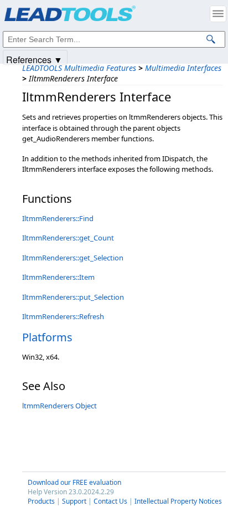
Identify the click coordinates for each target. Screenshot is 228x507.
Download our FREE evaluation (74, 482)
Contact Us (110, 501)
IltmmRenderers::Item (58, 277)
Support (74, 501)
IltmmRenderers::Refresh (63, 316)
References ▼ (34, 59)
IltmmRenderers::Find (58, 218)
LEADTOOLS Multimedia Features (79, 68)
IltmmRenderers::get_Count (68, 238)
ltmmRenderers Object (59, 406)
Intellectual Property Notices (178, 501)
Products (41, 501)
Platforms (47, 337)
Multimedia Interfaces (183, 68)
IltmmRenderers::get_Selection (72, 258)
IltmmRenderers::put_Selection (73, 297)
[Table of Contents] (218, 14)
